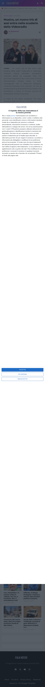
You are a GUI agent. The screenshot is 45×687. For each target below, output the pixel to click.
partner (13, 115)
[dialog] (22, 343)
